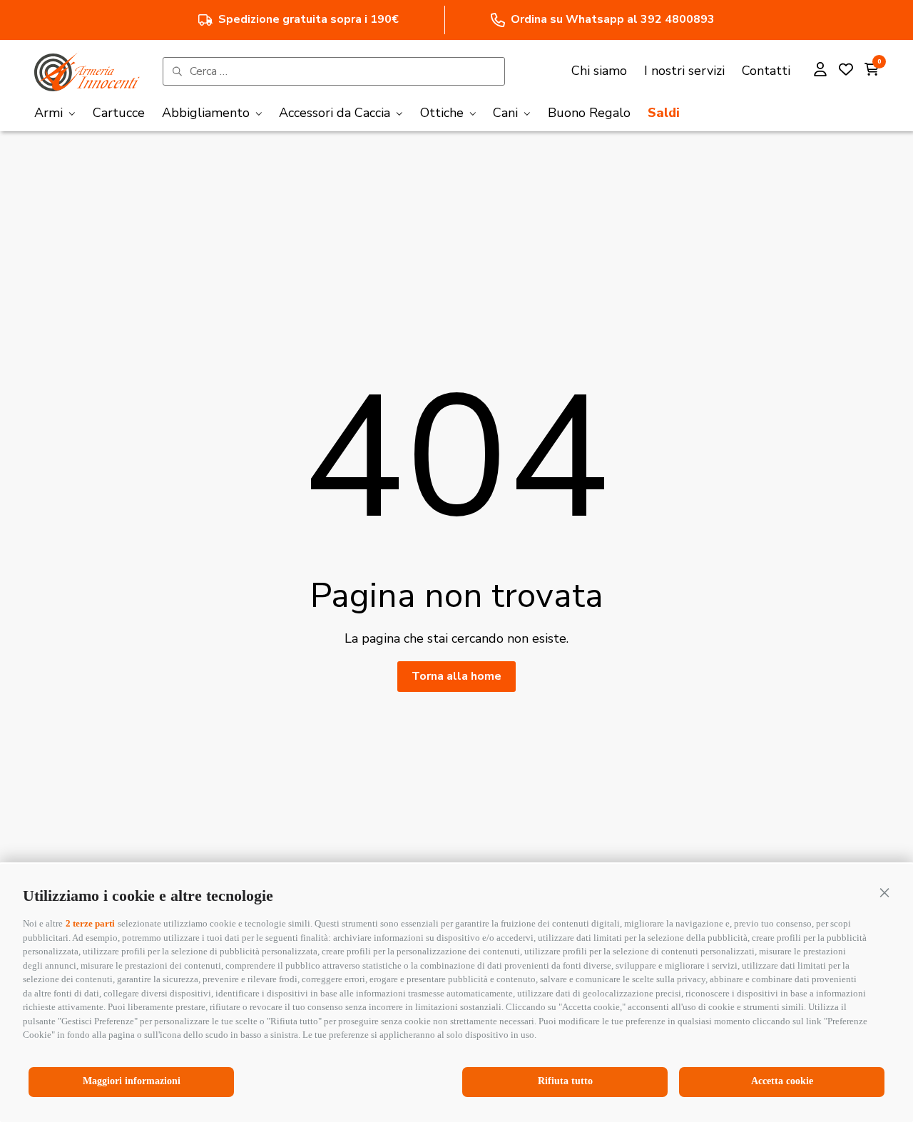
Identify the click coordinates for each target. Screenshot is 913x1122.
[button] (884, 892)
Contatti (766, 70)
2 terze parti (90, 923)
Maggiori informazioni (131, 1081)
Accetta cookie (782, 1081)
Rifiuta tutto (565, 1081)
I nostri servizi (684, 70)
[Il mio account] (820, 71)
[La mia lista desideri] (846, 71)
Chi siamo (599, 70)
